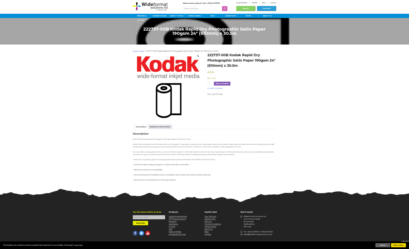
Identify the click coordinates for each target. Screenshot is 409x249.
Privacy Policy (210, 227)
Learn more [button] (78, 245)
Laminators (173, 224)
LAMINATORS (230, 16)
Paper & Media (175, 232)
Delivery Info (209, 219)
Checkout (266, 8)
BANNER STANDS (160, 16)
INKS (212, 16)
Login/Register (241, 3)
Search (224, 8)
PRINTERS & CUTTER (142, 16)
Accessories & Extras (177, 234)
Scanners (173, 222)
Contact (273, 3)
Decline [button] (383, 245)
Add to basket (222, 84)
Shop (142, 51)
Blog (264, 3)
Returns (208, 222)
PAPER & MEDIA (194, 16)
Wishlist (255, 3)
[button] (198, 56)
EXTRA (248, 16)
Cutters (172, 227)
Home (135, 51)
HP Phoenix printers (177, 219)
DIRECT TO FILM (176, 16)
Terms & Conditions (212, 224)
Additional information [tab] (159, 127)
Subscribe (140, 223)
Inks (170, 229)
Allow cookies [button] (398, 245)
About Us (208, 229)
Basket (246, 8)
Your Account (210, 216)
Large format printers (178, 216)
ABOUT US (267, 16)
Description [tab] (141, 127)
